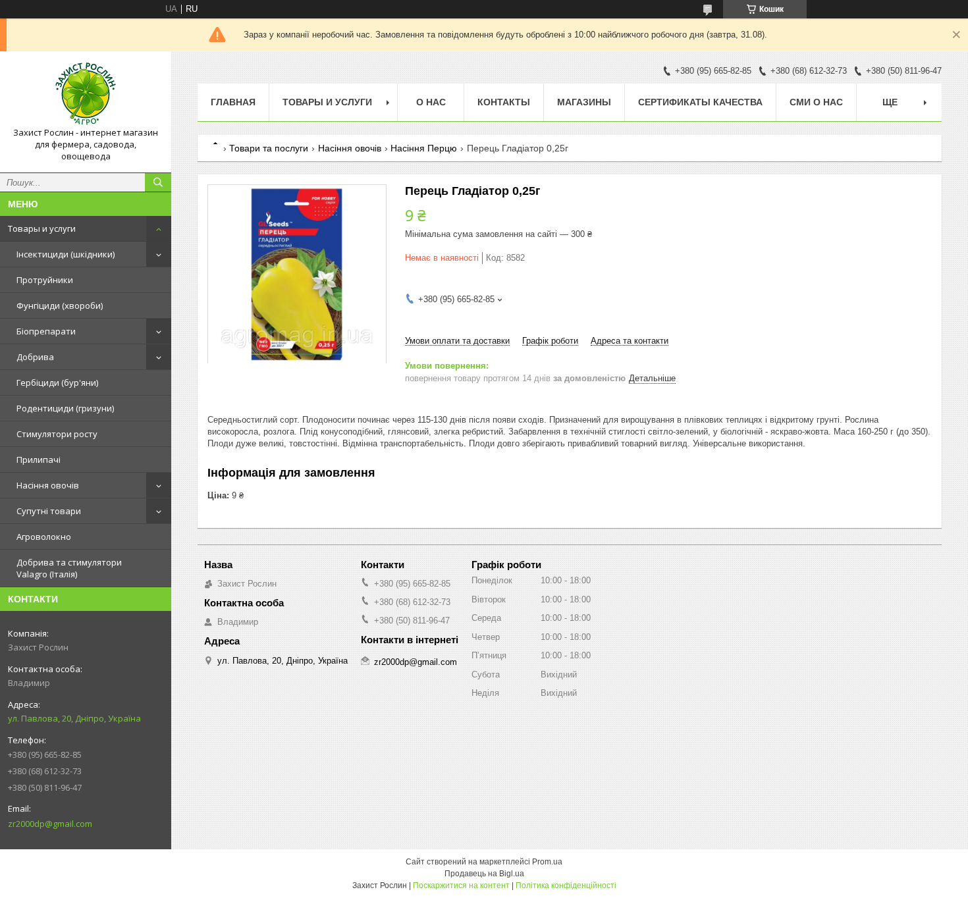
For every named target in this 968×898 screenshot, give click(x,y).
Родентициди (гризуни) (65, 408)
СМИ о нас (816, 102)
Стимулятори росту (56, 434)
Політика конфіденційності (566, 885)
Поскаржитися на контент (461, 885)
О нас (431, 102)
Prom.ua (547, 861)
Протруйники (44, 280)
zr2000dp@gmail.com (50, 824)
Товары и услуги (42, 228)
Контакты (503, 102)
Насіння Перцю (423, 148)
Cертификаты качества (700, 102)
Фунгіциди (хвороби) (59, 305)
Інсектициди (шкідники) (65, 254)
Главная (233, 102)
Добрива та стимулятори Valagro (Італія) (69, 568)
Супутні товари (48, 511)
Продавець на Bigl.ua (484, 873)
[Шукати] (158, 182)
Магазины (584, 102)
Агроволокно (43, 536)
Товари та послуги (268, 148)
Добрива (35, 357)
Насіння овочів (47, 485)
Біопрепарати (46, 331)
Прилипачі (38, 459)
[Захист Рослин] (85, 94)
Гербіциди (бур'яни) (57, 382)
